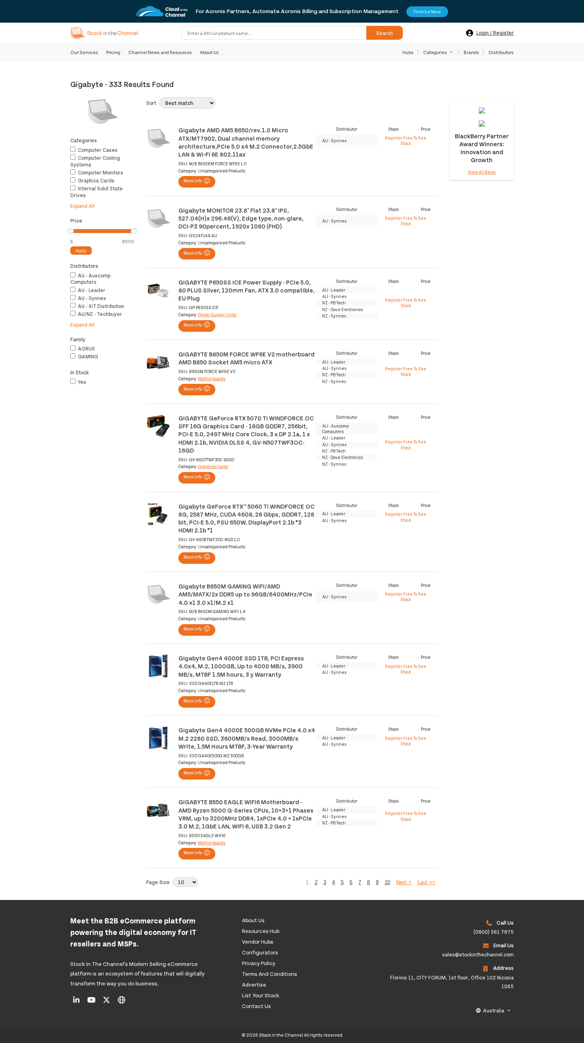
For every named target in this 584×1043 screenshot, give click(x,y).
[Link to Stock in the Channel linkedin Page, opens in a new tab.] (76, 1002)
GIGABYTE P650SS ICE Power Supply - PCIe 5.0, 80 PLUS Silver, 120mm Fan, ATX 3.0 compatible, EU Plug (246, 290)
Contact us (256, 1005)
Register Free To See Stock (405, 140)
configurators (260, 952)
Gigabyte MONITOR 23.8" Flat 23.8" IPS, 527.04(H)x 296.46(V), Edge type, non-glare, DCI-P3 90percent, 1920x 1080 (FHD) (241, 218)
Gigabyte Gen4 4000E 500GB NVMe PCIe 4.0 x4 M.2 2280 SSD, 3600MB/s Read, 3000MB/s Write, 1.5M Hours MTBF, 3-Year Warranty (246, 738)
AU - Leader (91, 290)
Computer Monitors (100, 172)
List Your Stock (260, 995)
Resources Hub (260, 930)
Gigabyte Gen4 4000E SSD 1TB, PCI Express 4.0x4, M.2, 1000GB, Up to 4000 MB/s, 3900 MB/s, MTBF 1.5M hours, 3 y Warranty (241, 666)
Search (384, 33)
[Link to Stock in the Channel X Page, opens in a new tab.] (107, 1002)
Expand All (82, 206)
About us (253, 920)
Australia (494, 1010)
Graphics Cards (95, 180)
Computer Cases (97, 150)
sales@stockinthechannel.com (478, 954)
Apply (81, 250)
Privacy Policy (258, 963)
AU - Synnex (91, 298)
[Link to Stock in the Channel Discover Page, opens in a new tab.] (122, 1002)
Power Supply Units (217, 314)
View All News (482, 171)
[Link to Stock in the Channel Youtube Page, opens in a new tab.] (92, 1002)
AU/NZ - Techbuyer (99, 314)
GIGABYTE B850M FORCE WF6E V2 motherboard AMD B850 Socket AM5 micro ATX (246, 358)
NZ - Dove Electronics (342, 309)
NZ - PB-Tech (334, 302)
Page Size (158, 882)
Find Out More (427, 11)
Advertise (254, 984)
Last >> (426, 882)
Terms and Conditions (269, 973)
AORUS (86, 348)
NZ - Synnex (334, 315)
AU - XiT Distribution (100, 306)
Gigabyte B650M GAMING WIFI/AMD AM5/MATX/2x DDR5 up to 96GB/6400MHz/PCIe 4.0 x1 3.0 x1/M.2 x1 (245, 594)
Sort (151, 103)
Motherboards (212, 378)
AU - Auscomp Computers (90, 278)
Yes (81, 382)
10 (387, 882)
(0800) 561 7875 (494, 932)
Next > (404, 882)
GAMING (87, 356)
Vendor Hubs (257, 941)
